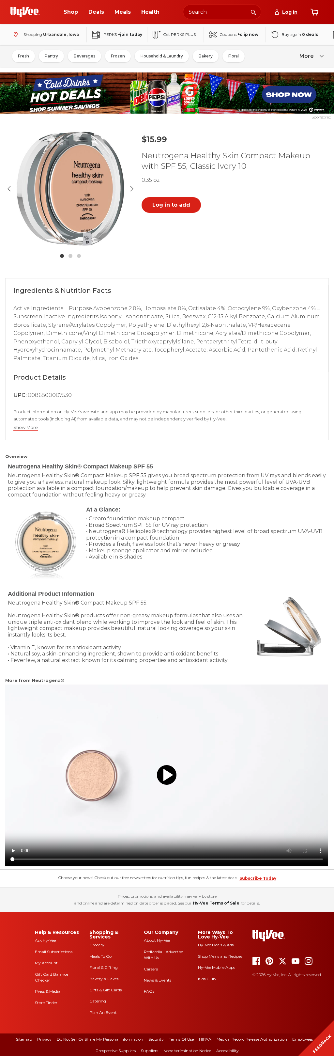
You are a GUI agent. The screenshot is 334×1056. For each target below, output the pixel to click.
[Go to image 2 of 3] (70, 256)
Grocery (96, 944)
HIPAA (205, 1039)
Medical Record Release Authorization (252, 1039)
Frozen (118, 56)
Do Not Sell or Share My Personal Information (100, 1039)
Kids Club (207, 978)
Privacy (44, 1039)
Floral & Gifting (103, 967)
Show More (25, 427)
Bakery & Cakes (103, 978)
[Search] (253, 11)
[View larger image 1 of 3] (70, 188)
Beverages (84, 56)
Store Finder (46, 1002)
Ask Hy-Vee (45, 940)
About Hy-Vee (157, 940)
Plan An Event (103, 1012)
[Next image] (132, 189)
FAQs (149, 991)
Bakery (206, 56)
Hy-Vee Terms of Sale (216, 903)
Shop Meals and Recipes (220, 956)
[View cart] (314, 12)
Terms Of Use (181, 1039)
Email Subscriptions (53, 951)
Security (156, 1039)
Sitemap (24, 1039)
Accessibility (227, 1050)
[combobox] (222, 12)
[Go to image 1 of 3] (62, 256)
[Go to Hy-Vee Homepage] (25, 12)
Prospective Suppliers (116, 1050)
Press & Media (47, 991)
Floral (233, 56)
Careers (151, 969)
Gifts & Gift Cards (105, 989)
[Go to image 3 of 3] (79, 256)
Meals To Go (100, 956)
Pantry (51, 56)
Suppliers (149, 1050)
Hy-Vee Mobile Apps (216, 967)
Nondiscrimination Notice (187, 1050)
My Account (46, 962)
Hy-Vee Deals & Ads (216, 944)
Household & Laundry (162, 56)
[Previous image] (9, 189)
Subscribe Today (257, 878)
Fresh (23, 56)
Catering (97, 1001)
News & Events (157, 980)
